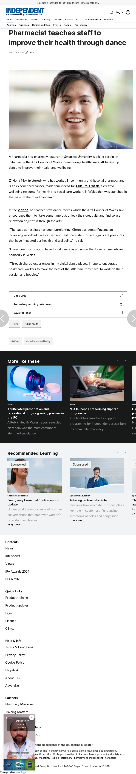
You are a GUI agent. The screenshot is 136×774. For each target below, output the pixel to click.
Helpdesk (12, 670)
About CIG (12, 678)
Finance (10, 621)
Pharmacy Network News (23, 727)
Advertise (12, 685)
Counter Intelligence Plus (23, 735)
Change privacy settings (13, 772)
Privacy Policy (15, 655)
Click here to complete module (21, 724)
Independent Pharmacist (102, 757)
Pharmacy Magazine (19, 704)
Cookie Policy (14, 662)
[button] (125, 360)
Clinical (10, 628)
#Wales (15, 341)
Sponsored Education (17, 495)
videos (23, 210)
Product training (16, 597)
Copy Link (19, 295)
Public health (31, 323)
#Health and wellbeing (38, 341)
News (15, 323)
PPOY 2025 (13, 579)
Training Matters (16, 712)
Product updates (17, 605)
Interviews (12, 556)
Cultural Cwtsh (87, 186)
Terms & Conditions (19, 647)
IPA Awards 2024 (17, 571)
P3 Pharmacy (76, 757)
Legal (8, 613)
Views (9, 564)
